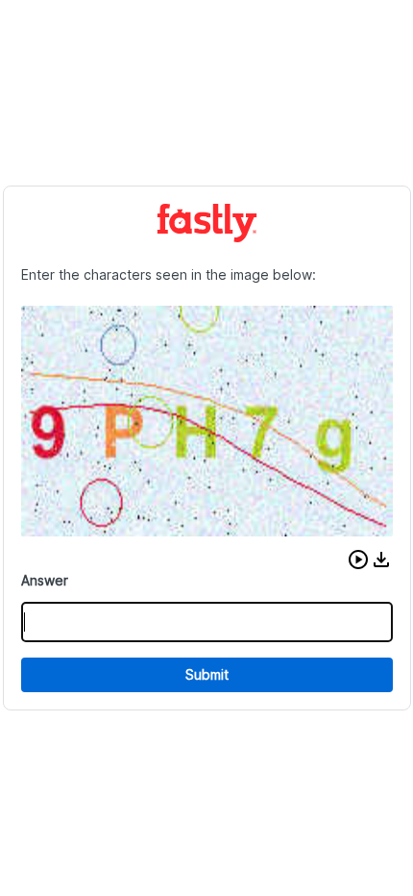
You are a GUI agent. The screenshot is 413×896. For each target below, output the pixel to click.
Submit (207, 674)
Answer (44, 580)
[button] (358, 559)
